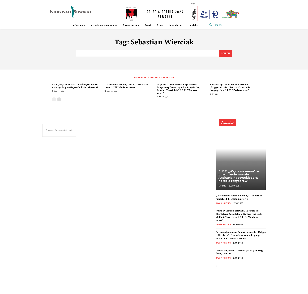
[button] (214, 25)
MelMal (222, 186)
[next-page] (59, 99)
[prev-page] (54, 99)
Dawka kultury (223, 203)
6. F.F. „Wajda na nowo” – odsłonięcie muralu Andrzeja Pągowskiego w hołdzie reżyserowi (75, 86)
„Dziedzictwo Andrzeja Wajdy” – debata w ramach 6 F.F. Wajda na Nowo (126, 86)
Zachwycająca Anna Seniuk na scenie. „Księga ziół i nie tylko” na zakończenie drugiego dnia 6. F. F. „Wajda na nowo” (230, 87)
